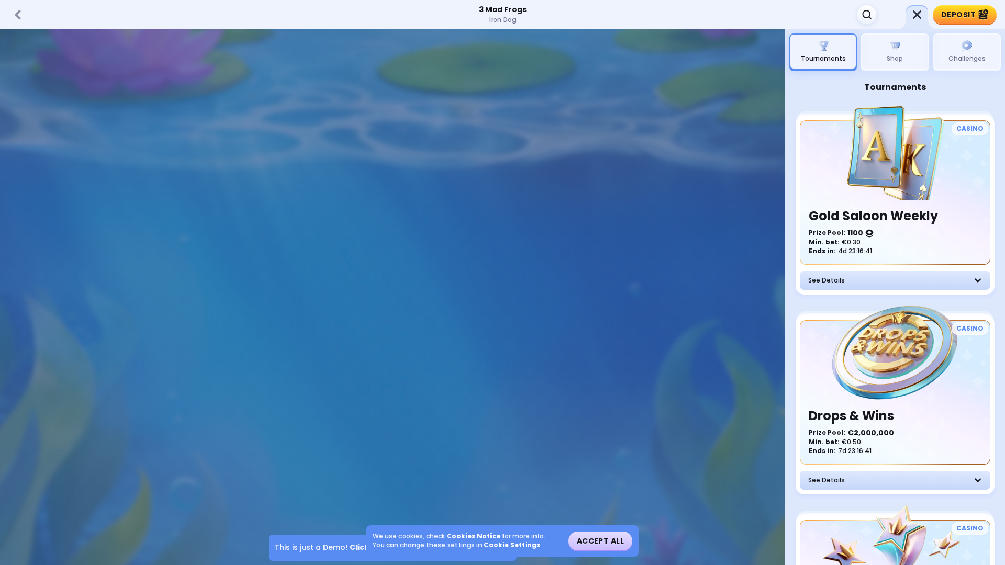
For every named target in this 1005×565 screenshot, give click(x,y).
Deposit (958, 14)
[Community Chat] (892, 14)
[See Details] (978, 280)
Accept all (600, 541)
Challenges (967, 58)
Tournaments (823, 58)
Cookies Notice (473, 536)
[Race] (917, 14)
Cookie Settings (512, 545)
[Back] (17, 14)
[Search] (866, 14)
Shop (895, 58)
